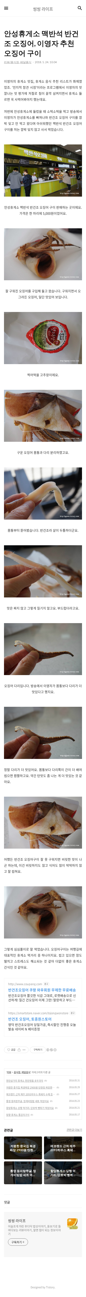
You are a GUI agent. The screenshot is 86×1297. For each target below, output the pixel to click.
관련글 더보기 (74, 1130)
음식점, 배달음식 (22, 1072)
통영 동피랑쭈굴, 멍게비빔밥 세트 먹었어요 (27, 1101)
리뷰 (9, 1072)
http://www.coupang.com (25, 984)
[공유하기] (19, 1050)
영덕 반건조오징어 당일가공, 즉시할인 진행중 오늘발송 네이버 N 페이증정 (42, 1026)
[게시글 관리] (24, 1050)
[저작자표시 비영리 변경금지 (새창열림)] (51, 1049)
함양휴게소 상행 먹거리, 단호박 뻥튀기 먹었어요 (30, 1108)
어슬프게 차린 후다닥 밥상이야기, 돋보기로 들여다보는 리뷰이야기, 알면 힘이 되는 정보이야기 (34, 1230)
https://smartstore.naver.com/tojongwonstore (38, 1013)
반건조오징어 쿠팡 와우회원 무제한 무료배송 (42, 990)
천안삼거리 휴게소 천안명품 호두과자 (24, 1081)
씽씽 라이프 (17, 1220)
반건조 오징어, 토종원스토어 (30, 1019)
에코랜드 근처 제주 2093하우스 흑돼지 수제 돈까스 (30, 1094)
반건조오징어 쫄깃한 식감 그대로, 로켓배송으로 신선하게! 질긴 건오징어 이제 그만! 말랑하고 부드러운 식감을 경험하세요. (42, 997)
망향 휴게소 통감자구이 (17, 1115)
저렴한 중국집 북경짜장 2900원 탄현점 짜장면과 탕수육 (30, 1087)
